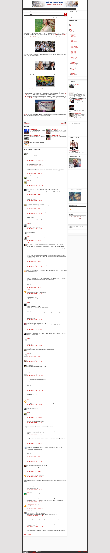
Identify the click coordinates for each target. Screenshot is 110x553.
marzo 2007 (73, 73)
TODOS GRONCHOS (32, 551)
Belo (27, 425)
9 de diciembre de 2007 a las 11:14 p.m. (35, 508)
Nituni (28, 358)
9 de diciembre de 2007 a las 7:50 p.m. (35, 471)
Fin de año (72, 35)
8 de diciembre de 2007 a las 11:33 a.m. (35, 165)
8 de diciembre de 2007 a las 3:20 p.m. (35, 240)
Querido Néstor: (73, 36)
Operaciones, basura (74, 45)
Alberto (28, 372)
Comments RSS (84, 551)
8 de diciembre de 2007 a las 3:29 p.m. (35, 261)
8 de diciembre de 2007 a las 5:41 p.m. (35, 319)
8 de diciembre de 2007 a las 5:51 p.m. (35, 335)
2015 (71, 23)
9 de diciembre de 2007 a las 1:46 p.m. (35, 404)
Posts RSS (80, 551)
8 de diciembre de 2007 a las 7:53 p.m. (35, 361)
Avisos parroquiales (74, 42)
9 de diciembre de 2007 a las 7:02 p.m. (35, 461)
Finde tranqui (73, 62)
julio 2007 (72, 68)
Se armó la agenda (74, 57)
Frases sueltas (76, 84)
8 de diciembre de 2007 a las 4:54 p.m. (35, 293)
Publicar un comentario (27, 534)
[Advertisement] (46, 544)
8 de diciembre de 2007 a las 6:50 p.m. (35, 345)
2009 (71, 30)
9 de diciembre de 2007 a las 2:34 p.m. (35, 417)
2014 (71, 24)
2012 (71, 26)
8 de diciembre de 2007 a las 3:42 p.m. (35, 266)
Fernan (28, 338)
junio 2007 (73, 69)
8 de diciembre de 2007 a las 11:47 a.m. (35, 173)
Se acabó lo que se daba (75, 37)
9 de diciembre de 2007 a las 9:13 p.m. (35, 501)
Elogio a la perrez (73, 52)
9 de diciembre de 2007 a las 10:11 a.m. (35, 390)
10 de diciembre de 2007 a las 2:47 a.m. (35, 515)
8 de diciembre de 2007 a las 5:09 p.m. (35, 308)
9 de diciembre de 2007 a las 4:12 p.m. (35, 422)
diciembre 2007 (73, 34)
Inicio (24, 8)
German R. (28, 331)
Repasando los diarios (28, 14)
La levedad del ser (74, 58)
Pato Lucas (28, 492)
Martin (28, 322)
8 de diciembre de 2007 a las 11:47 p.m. (35, 370)
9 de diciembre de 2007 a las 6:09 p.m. (35, 456)
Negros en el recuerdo (74, 59)
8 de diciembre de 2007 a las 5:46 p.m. (35, 329)
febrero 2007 (73, 74)
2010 (71, 29)
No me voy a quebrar (74, 47)
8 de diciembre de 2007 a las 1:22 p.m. (35, 213)
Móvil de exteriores (74, 53)
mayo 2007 (73, 70)
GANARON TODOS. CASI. (78, 99)
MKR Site (34, 552)
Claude (28, 289)
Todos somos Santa (74, 41)
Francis (28, 399)
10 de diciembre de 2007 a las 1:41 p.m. (35, 526)
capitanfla (28, 223)
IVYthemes (31, 552)
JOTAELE (28, 353)
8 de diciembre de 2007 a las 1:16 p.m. (35, 208)
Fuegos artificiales (74, 46)
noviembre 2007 (73, 63)
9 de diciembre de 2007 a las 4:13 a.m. (35, 375)
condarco (28, 175)
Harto (72, 40)
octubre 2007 (73, 64)
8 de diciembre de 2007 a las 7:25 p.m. (35, 356)
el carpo (28, 412)
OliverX (28, 302)
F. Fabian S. (29, 510)
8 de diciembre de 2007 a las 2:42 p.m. (35, 228)
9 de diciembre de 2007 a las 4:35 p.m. (35, 434)
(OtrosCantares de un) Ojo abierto (32, 504)
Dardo (28, 445)
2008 (71, 31)
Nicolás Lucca (29, 242)
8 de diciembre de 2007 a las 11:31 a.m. (35, 160)
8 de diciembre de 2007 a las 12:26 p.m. (35, 185)
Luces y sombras (73, 51)
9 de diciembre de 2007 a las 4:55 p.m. (35, 443)
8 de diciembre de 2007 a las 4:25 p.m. (35, 287)
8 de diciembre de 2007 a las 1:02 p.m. (35, 200)
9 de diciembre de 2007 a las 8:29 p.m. (35, 489)
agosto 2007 (73, 67)
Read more (32, 143)
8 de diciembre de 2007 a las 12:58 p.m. (35, 194)
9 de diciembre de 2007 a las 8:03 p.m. (35, 476)
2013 (71, 25)
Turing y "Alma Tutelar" (77, 113)
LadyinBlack (29, 236)
